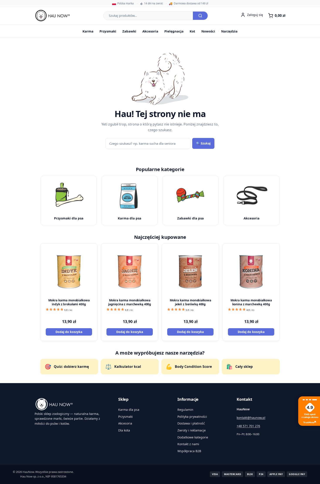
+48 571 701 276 (248, 426)
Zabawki (129, 31)
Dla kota (124, 430)
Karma (88, 31)
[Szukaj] (200, 16)
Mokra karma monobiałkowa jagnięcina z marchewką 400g (129, 302)
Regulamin (185, 410)
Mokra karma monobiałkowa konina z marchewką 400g (251, 302)
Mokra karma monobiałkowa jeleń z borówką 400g (190, 302)
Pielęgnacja (174, 31)
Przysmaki (107, 31)
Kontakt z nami (188, 444)
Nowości (208, 31)
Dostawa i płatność (191, 423)
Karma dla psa (128, 410)
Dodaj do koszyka (69, 332)
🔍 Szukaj (203, 143)
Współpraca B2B (189, 451)
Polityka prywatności (192, 416)
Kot (192, 31)
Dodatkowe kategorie (192, 437)
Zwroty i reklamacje (191, 430)
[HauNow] (71, 404)
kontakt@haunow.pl (251, 418)
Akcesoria (150, 31)
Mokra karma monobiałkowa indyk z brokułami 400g (69, 302)
